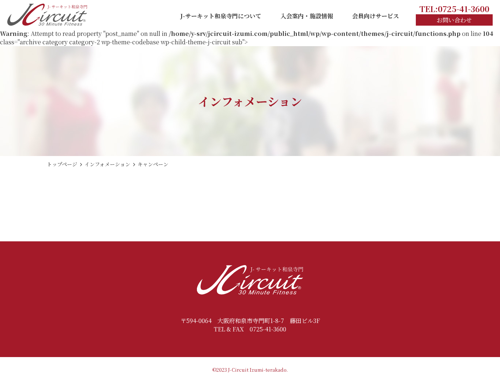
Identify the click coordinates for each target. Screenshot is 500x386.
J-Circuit (238, 369)
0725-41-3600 (268, 329)
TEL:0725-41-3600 (454, 8)
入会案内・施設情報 (306, 16)
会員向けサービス (375, 16)
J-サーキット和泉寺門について (220, 16)
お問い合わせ (454, 20)
